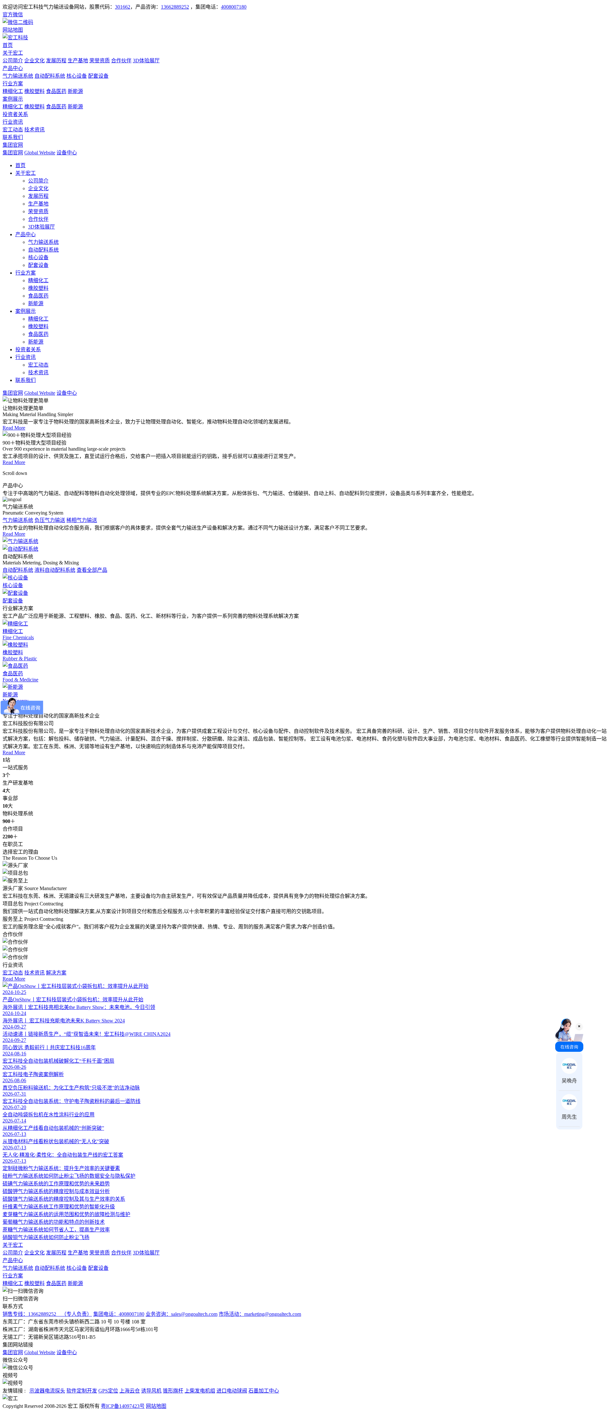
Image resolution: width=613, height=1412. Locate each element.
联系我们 (13, 137)
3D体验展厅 (146, 60)
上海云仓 (129, 1390)
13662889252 (175, 7)
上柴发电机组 (200, 1390)
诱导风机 (151, 1390)
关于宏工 (13, 53)
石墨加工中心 (263, 1390)
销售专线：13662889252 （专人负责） (47, 1314)
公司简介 (13, 60)
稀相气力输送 (81, 520)
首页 (8, 45)
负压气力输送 (49, 520)
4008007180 (233, 7)
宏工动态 (13, 129)
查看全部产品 (92, 570)
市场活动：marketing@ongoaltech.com (260, 1314)
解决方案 (56, 972)
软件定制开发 (81, 1390)
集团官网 (13, 145)
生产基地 (78, 60)
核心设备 (76, 76)
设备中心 (67, 152)
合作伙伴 (121, 60)
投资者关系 (15, 114)
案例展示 (13, 99)
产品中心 (13, 68)
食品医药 (56, 91)
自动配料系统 (49, 76)
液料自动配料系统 (54, 570)
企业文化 (34, 60)
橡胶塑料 (34, 91)
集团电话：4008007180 (118, 1314)
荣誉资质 (99, 60)
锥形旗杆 (173, 1390)
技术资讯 (34, 129)
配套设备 (98, 76)
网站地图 (156, 1406)
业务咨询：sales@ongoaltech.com (181, 1314)
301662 (122, 7)
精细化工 (13, 91)
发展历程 (56, 60)
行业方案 (13, 83)
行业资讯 (13, 122)
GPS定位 (108, 1390)
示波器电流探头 (47, 1390)
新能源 (75, 91)
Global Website (39, 152)
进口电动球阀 (231, 1390)
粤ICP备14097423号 (123, 1406)
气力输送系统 (18, 76)
